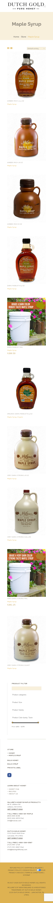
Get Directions (15, 809)
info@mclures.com (14, 820)
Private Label (14, 768)
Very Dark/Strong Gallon (19, 537)
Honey (12, 753)
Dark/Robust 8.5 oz (16, 286)
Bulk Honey (12, 760)
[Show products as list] (11, 48)
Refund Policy (16, 868)
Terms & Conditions (34, 873)
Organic (20, 417)
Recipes (12, 791)
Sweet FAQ (14, 789)
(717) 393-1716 (13, 844)
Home (16, 37)
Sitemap (26, 875)
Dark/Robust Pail (15, 347)
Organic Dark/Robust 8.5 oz (20, 414)
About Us (13, 794)
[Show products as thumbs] (8, 48)
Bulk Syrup (12, 764)
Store (23, 37)
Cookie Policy (29, 870)
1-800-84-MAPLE (25, 814)
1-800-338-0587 (24, 842)
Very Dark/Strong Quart (18, 665)
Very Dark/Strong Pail (17, 598)
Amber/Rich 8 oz (14, 224)
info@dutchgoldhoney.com (17, 849)
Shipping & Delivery (33, 868)
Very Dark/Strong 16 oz (18, 475)
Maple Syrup (11, 104)
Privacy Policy (14, 870)
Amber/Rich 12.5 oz (15, 101)
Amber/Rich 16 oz (15, 162)
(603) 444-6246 (13, 816)
